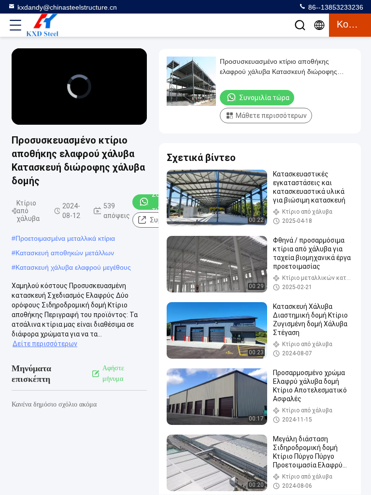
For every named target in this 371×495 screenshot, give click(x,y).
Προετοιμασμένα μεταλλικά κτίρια (65, 238)
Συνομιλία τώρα (264, 98)
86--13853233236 (334, 7)
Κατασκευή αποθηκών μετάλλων (64, 253)
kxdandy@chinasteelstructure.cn (67, 7)
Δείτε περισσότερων (45, 344)
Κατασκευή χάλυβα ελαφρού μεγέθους (73, 267)
